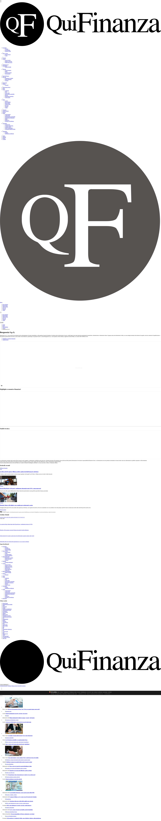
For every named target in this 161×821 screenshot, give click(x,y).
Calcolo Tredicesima (9, 125)
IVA (3, 618)
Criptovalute (7, 115)
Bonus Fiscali (7, 54)
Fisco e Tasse (5, 53)
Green (4, 89)
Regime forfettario (8, 555)
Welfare (4, 613)
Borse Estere (7, 103)
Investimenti (7, 50)
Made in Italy (5, 614)
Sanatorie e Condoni (7, 615)
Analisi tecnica (5, 339)
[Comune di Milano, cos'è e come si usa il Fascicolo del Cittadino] (82, 794)
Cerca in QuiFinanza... (5, 684)
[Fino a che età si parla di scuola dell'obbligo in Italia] (82, 764)
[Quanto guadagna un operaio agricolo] (82, 777)
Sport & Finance (6, 76)
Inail (3, 632)
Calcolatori (5, 123)
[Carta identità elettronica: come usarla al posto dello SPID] (82, 786)
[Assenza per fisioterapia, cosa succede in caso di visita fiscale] (82, 720)
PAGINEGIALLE (66, 692)
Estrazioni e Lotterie (9, 78)
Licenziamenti (5, 619)
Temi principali (5, 636)
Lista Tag (4, 638)
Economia (5, 47)
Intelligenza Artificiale (9, 133)
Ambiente (7, 90)
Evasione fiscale (8, 554)
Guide (4, 113)
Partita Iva (7, 120)
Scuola (4, 607)
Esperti (4, 138)
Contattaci (9, 685)
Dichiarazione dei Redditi (10, 116)
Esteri (4, 88)
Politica (4, 83)
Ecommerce (5, 611)
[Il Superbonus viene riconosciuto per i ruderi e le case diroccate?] (82, 772)
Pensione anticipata (9, 562)
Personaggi (5, 82)
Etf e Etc (6, 105)
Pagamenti (5, 606)
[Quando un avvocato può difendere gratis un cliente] (82, 768)
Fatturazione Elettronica (9, 117)
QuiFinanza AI (5, 64)
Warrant (6, 106)
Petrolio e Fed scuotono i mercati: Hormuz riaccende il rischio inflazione (14, 530)
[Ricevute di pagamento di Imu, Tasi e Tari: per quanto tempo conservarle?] (82, 702)
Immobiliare (5, 65)
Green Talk (7, 93)
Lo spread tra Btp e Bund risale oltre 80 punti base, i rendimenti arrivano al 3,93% (16, 524)
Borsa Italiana (8, 102)
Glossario (4, 109)
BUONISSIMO (105, 692)
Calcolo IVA (7, 124)
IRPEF (4, 620)
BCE (4, 623)
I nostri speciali (5, 111)
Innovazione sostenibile (9, 94)
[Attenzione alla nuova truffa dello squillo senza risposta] (82, 799)
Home (4, 324)
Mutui (6, 119)
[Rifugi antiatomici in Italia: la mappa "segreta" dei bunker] (82, 715)
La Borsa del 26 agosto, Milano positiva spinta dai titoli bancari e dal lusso (19, 471)
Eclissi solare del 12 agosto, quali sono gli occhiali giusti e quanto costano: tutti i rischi (17, 535)
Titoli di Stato (7, 104)
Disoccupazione (8, 569)
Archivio (23, 685)
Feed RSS (20, 685)
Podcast (4, 112)
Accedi (2, 322)
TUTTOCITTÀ (89, 692)
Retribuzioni (7, 568)
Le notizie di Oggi (6, 637)
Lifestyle (4, 69)
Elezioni (6, 85)
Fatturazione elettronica (7, 629)
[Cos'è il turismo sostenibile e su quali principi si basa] (82, 737)
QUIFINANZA (100, 692)
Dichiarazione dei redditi (7, 604)
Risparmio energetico (9, 96)
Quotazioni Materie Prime (10, 129)
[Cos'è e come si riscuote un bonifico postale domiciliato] (82, 807)
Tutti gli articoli (3, 509)
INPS (4, 605)
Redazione (5, 598)
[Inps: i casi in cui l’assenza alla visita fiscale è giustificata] (82, 742)
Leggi (6, 55)
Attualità (4, 137)
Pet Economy (7, 73)
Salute (4, 135)
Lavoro (4, 59)
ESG (6, 91)
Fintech (6, 132)
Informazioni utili (6, 556)
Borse (4, 99)
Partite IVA (7, 570)
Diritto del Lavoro (8, 62)
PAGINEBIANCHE (83, 692)
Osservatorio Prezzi (6, 87)
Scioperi (6, 80)
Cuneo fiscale (5, 631)
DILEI (93, 692)
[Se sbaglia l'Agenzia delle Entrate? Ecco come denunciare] (82, 729)
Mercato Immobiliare (7, 571)
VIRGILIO (61, 692)
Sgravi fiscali (5, 612)
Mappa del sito (14, 685)
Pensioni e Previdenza (9, 121)
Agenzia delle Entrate (7, 610)
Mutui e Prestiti (8, 67)
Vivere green (7, 97)
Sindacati (4, 621)
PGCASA (78, 692)
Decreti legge (5, 603)
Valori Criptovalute (9, 128)
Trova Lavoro (8, 60)
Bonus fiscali (7, 552)
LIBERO (58, 692)
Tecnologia (5, 131)
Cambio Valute (8, 126)
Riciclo (6, 95)
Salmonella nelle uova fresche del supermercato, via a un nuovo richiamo (14, 541)
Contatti (4, 139)
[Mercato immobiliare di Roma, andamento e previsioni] (82, 811)
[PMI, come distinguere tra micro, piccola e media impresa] (82, 803)
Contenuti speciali (3, 685)
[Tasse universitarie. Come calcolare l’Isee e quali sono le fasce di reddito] (82, 751)
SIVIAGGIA (96, 692)
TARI (4, 635)
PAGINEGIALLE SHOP (73, 692)
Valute (6, 107)
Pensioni (4, 58)
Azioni (6, 100)
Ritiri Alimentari (8, 79)
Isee (3, 630)
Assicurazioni (7, 114)
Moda (6, 71)
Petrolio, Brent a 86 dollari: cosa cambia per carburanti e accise (16, 505)
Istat (3, 627)
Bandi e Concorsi (8, 61)
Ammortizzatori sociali (7, 616)
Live (1, 469)
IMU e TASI (5, 625)
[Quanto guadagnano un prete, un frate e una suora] (82, 711)
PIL (3, 628)
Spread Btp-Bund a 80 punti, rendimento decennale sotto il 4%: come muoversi (20, 488)
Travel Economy (8, 72)
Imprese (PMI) (8, 51)
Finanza (6, 48)
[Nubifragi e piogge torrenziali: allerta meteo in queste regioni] (82, 759)
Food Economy (8, 70)
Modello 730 (5, 633)
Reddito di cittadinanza (7, 609)
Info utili (4, 77)
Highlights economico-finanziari (9, 338)
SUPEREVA (110, 692)
